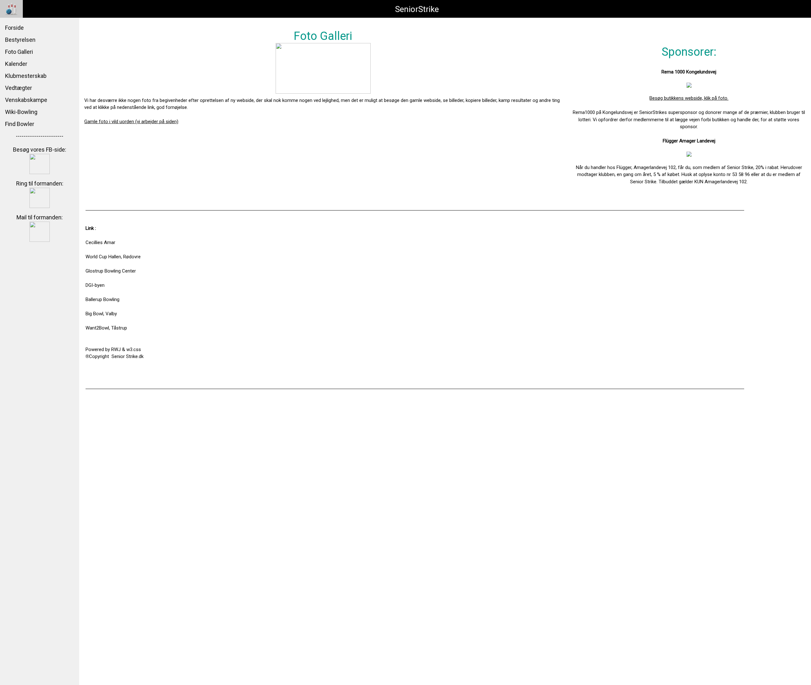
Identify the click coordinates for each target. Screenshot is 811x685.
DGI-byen (95, 285)
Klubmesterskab (26, 75)
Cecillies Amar (100, 242)
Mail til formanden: (39, 217)
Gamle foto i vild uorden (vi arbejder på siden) (131, 121)
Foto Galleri (19, 51)
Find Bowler (19, 124)
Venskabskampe (26, 100)
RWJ (116, 349)
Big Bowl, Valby (101, 314)
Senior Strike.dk (128, 356)
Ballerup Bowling (102, 299)
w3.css (133, 349)
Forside (14, 27)
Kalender (16, 63)
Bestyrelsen (20, 39)
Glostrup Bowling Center (111, 271)
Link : (91, 228)
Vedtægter (18, 88)
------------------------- (39, 136)
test (90, 378)
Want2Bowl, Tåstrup (106, 328)
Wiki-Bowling (21, 112)
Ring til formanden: (39, 183)
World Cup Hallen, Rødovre (113, 257)
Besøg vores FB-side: (39, 149)
